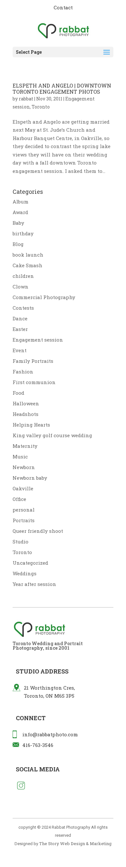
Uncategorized (30, 563)
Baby (18, 223)
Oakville (23, 488)
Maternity (25, 446)
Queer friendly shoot (38, 531)
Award (20, 212)
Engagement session (38, 339)
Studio (20, 541)
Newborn (24, 467)
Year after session (34, 584)
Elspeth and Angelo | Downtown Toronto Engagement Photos (62, 88)
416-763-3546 (37, 745)
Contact (63, 7)
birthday (23, 233)
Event (19, 350)
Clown (20, 286)
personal (24, 509)
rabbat (26, 99)
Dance (20, 318)
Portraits (24, 520)
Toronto (41, 107)
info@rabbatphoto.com (50, 734)
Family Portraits (33, 361)
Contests (23, 308)
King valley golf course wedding (52, 435)
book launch (28, 254)
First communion (34, 382)
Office (19, 499)
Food (18, 393)
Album (20, 201)
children (23, 276)
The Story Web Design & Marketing (75, 843)
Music (20, 456)
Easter (20, 329)
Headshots (25, 414)
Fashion (23, 371)
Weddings (25, 573)
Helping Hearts (31, 424)
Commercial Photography (44, 297)
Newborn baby (30, 478)
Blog (18, 244)
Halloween (26, 403)
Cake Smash (27, 265)
